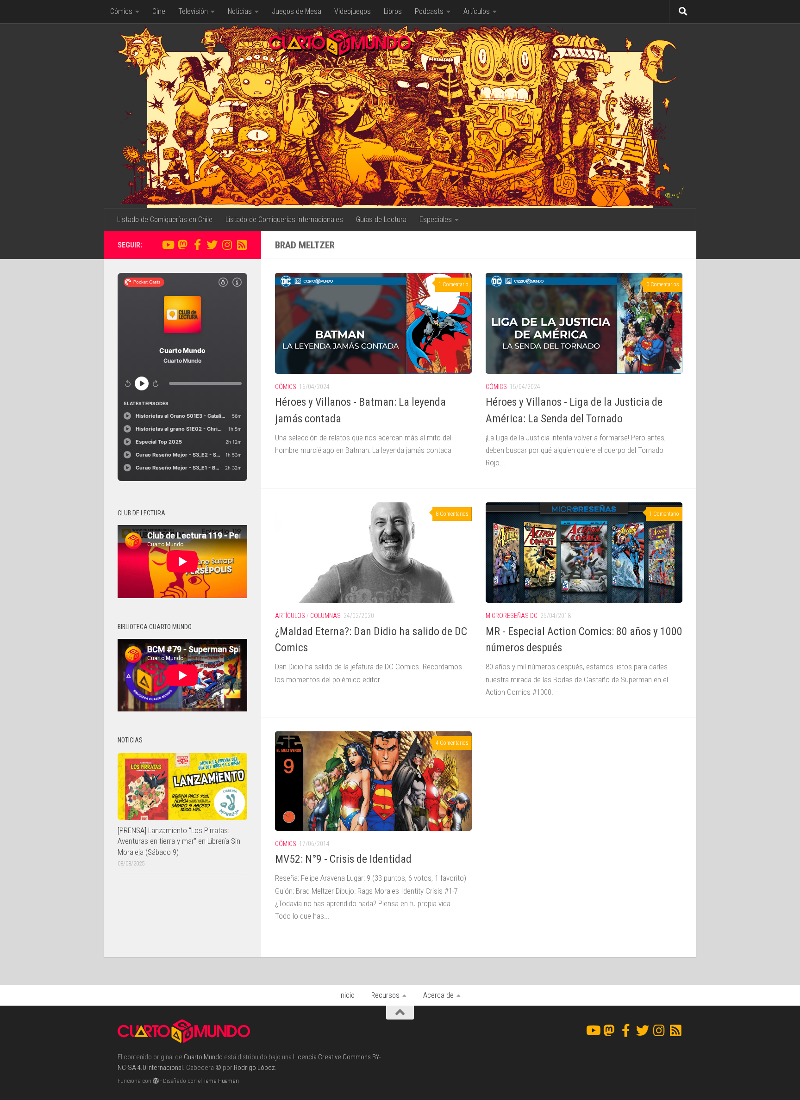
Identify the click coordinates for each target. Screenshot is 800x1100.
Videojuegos (352, 11)
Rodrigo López (254, 1067)
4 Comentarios (452, 743)
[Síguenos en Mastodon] (182, 244)
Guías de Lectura (381, 219)
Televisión (193, 11)
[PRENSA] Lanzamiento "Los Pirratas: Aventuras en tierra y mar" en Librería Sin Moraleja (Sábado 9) (179, 841)
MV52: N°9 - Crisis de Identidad (343, 859)
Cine (158, 11)
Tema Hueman (221, 1080)
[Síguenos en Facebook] (197, 244)
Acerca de (438, 995)
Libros (393, 11)
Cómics (121, 11)
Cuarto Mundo (203, 1057)
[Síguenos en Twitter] (212, 244)
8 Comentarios (452, 514)
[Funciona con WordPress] (156, 1081)
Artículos (476, 11)
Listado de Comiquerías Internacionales (284, 219)
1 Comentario (453, 284)
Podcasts (429, 11)
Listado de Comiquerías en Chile (164, 219)
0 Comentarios (662, 284)
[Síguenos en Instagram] (226, 244)
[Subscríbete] (241, 244)
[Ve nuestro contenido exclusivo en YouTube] (167, 244)
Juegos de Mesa (296, 11)
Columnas (325, 615)
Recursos (385, 995)
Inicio (347, 995)
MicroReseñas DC (512, 615)
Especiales (435, 219)
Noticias (240, 11)
